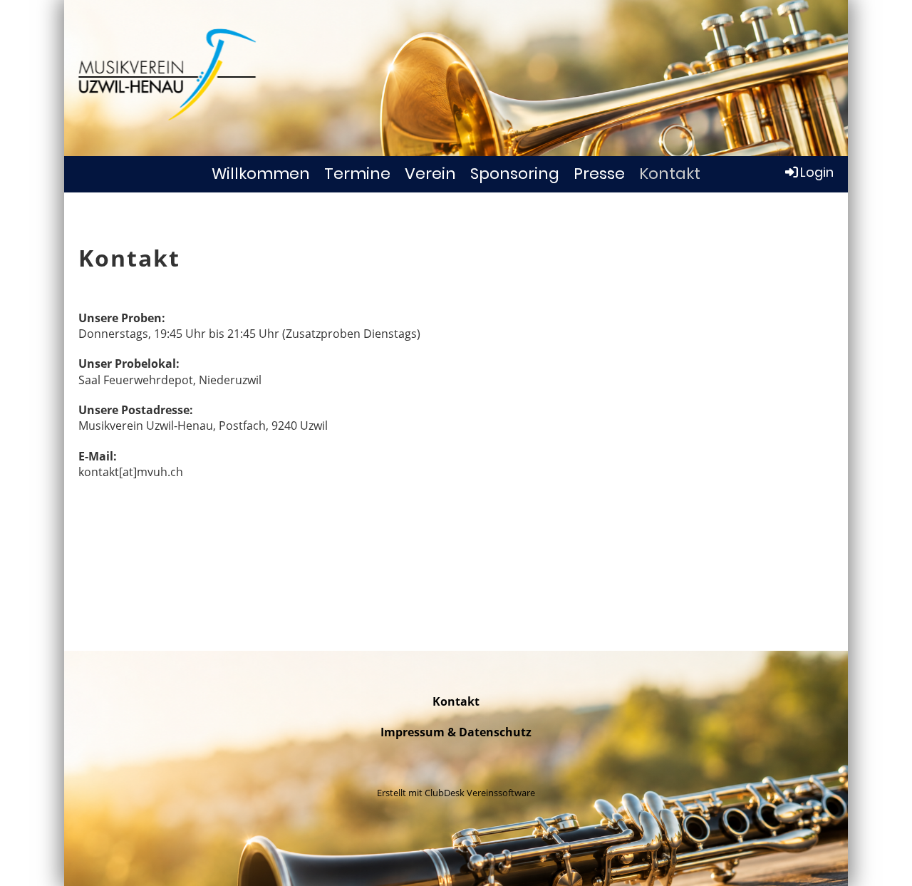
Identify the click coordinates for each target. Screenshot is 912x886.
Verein (430, 174)
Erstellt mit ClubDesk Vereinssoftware (456, 792)
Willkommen (261, 174)
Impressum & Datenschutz (456, 732)
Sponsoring (514, 174)
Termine (357, 174)
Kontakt (669, 174)
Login (817, 172)
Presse (599, 174)
